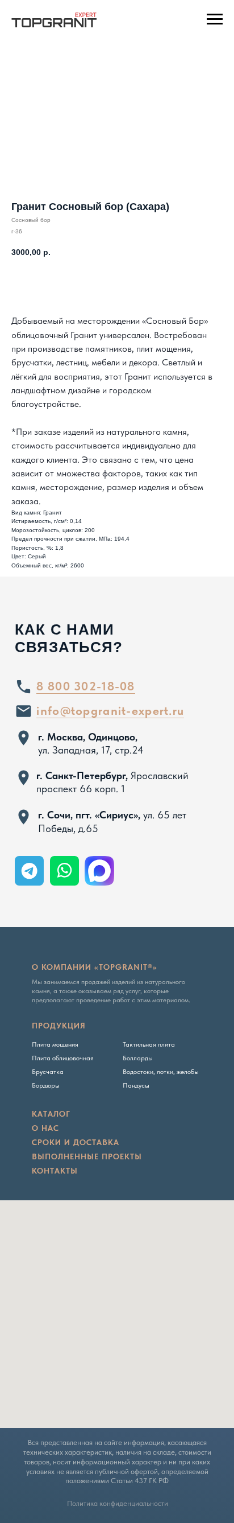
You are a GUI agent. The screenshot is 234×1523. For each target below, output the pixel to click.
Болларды (138, 1058)
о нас (45, 1128)
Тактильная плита (149, 1044)
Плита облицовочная (63, 1058)
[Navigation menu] (215, 19)
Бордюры (46, 1085)
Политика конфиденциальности (117, 1503)
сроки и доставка (75, 1142)
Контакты (55, 1170)
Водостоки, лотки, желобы (161, 1072)
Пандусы (136, 1085)
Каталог (51, 1113)
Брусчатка (48, 1072)
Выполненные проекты (87, 1156)
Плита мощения (55, 1044)
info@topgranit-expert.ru (110, 710)
